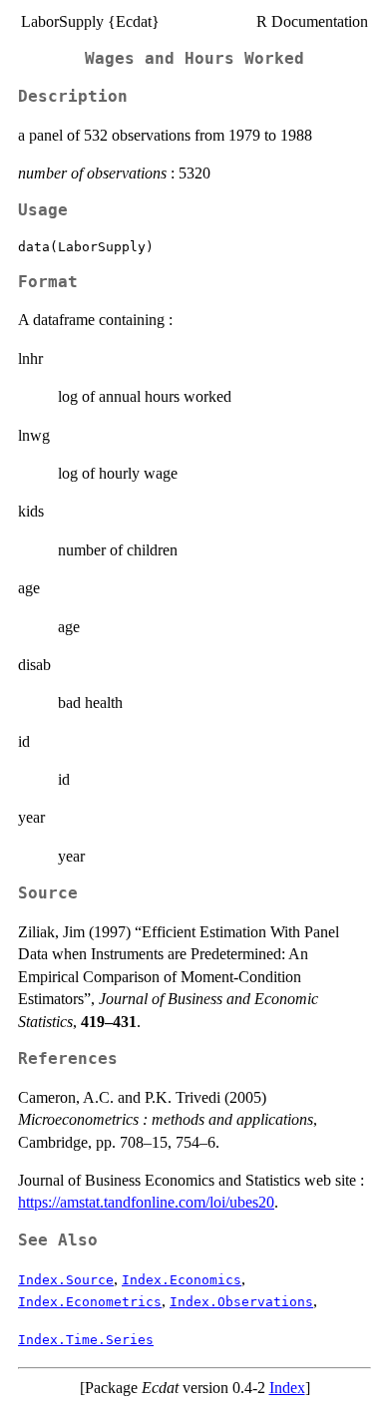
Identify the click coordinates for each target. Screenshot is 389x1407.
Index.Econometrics (90, 1301)
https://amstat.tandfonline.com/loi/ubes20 (146, 1202)
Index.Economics (181, 1279)
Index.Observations (241, 1301)
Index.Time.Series (86, 1339)
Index (287, 1387)
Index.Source (66, 1279)
